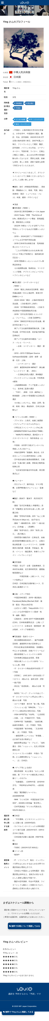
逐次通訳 (30, 103)
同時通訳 (19, 103)
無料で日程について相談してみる (25, 926)
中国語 (18, 108)
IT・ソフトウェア (36, 119)
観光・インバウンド (23, 124)
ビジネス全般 (20, 119)
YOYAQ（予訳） (24, 991)
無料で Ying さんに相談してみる (19, 1012)
